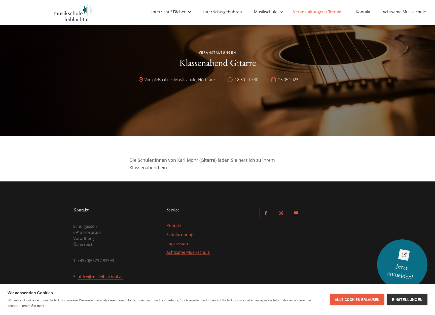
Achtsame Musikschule (404, 12)
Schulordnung (179, 234)
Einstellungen (407, 300)
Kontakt (363, 12)
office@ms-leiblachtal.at (100, 276)
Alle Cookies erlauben (357, 300)
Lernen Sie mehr (32, 306)
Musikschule (265, 12)
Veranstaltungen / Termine (318, 12)
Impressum (177, 243)
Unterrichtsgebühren (221, 12)
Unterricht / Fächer (168, 12)
